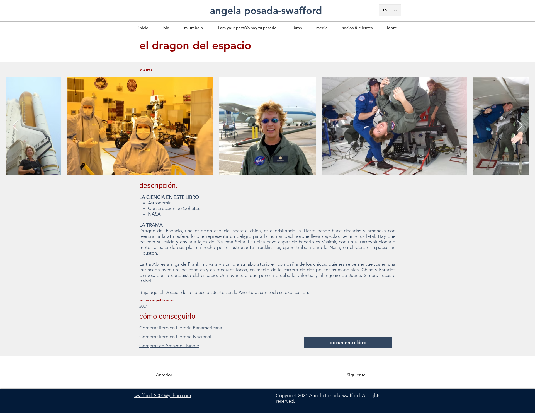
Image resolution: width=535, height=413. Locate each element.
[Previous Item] (15, 125)
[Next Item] (520, 125)
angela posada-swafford (266, 10)
